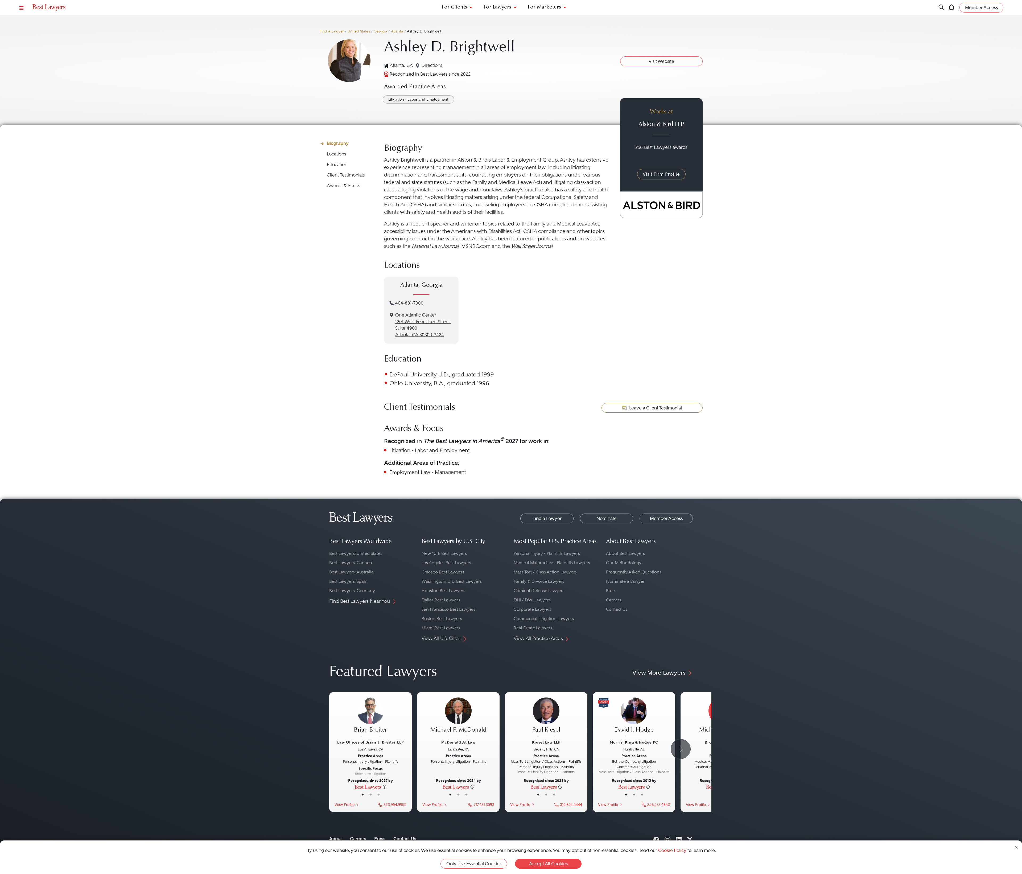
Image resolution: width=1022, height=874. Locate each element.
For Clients (454, 7)
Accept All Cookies (548, 863)
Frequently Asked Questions (633, 572)
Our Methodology (623, 562)
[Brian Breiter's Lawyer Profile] (370, 717)
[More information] (384, 787)
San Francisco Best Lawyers (448, 609)
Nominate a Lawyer (625, 581)
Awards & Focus (343, 185)
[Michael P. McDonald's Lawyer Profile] (458, 717)
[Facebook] (656, 838)
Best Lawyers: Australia (351, 572)
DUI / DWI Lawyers (532, 599)
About (335, 838)
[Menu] (21, 7)
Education (337, 164)
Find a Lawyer (331, 31)
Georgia (380, 31)
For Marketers (544, 7)
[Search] (941, 7)
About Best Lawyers (625, 553)
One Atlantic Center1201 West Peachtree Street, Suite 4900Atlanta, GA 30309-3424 (423, 325)
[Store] (951, 7)
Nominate (606, 518)
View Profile (345, 804)
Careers (613, 599)
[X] (690, 838)
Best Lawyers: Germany (352, 590)
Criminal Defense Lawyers (539, 590)
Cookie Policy (672, 850)
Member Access (666, 518)
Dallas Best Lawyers (441, 599)
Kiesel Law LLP (546, 742)
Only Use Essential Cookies (473, 863)
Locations (336, 154)
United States (359, 31)
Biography (338, 143)
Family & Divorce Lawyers (539, 581)
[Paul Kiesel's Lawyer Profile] (546, 717)
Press (611, 590)
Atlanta (397, 31)
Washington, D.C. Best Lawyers (452, 581)
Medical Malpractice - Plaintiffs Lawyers (552, 562)
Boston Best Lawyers (442, 618)
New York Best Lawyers (444, 553)
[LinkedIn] (679, 838)
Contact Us (616, 609)
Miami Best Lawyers (441, 627)
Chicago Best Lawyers (443, 572)
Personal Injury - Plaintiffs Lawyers (547, 553)
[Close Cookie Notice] (1016, 846)
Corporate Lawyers (532, 609)
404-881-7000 (409, 303)
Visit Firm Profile (661, 174)
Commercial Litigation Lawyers (544, 618)
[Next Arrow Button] (681, 749)
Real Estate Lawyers (533, 627)
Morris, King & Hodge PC (634, 742)
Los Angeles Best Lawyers (446, 562)
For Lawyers (497, 7)
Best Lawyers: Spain (348, 581)
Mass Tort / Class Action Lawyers (545, 572)
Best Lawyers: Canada (350, 562)
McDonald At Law (458, 742)
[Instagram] (667, 838)
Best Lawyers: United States (355, 553)
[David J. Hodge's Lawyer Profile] (634, 717)
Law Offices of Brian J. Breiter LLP (370, 742)
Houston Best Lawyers (443, 590)
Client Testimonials (346, 175)
